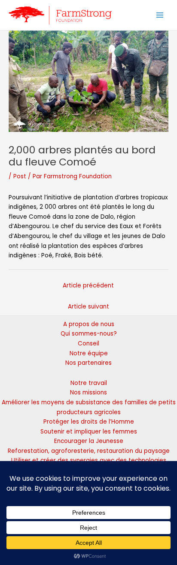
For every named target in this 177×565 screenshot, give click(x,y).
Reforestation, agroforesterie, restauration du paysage (89, 451)
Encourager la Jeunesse (88, 441)
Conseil (88, 343)
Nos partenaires (88, 363)
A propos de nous (88, 324)
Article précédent (88, 285)
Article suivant (88, 306)
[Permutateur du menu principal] (160, 15)
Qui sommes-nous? (89, 334)
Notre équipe (89, 353)
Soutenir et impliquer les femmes (88, 432)
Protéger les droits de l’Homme (88, 422)
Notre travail (88, 383)
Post (19, 176)
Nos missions (88, 392)
